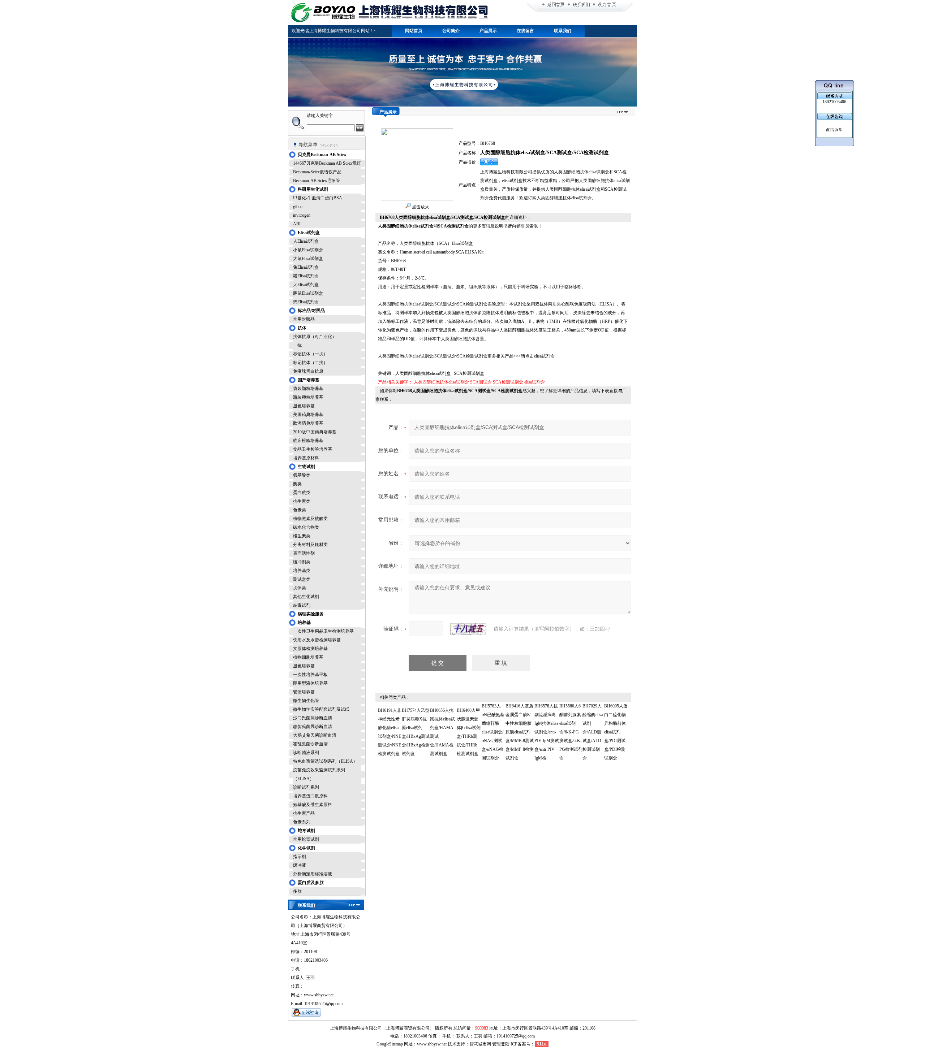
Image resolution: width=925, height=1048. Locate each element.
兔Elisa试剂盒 (306, 267)
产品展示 (488, 30)
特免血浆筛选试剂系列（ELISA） (325, 761)
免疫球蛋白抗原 (308, 371)
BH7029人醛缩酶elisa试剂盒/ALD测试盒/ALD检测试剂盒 (592, 732)
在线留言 (525, 30)
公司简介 (451, 30)
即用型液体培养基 (310, 683)
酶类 (297, 483)
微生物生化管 (306, 700)
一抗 (297, 345)
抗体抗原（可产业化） (314, 336)
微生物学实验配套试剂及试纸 (321, 709)
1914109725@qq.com (515, 1036)
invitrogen (301, 215)
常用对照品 (304, 319)
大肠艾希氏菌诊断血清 (314, 735)
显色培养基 (304, 405)
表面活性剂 (304, 553)
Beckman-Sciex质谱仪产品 (317, 171)
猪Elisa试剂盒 (306, 275)
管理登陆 (500, 1044)
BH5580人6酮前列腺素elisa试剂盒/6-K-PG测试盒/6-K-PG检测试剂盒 (570, 732)
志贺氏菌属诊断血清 (312, 726)
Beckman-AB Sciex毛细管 (316, 180)
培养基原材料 (306, 457)
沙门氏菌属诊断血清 (312, 717)
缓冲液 (299, 865)
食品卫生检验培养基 (312, 449)
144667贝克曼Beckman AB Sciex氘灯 (327, 163)
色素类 (299, 509)
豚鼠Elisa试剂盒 (308, 293)
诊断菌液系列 (306, 752)
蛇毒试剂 (301, 605)
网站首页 (413, 30)
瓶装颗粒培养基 (308, 397)
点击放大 (420, 206)
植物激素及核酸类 (310, 518)
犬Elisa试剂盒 (306, 284)
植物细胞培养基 (308, 657)
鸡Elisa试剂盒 (306, 301)
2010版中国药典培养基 (314, 431)
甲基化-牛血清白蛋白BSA (317, 197)
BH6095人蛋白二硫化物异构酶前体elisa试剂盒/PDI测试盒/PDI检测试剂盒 (616, 732)
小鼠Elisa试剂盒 (308, 249)
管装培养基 (304, 691)
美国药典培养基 (308, 414)
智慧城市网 (480, 1044)
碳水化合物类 (306, 527)
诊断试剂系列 (306, 787)
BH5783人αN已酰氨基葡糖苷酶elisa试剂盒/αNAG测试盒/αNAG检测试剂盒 (493, 732)
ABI (297, 223)
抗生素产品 (304, 813)
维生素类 (301, 535)
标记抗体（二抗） (310, 362)
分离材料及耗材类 (310, 544)
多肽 (297, 891)
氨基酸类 (301, 475)
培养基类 (301, 570)
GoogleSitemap (390, 1044)
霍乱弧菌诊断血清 (310, 743)
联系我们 (562, 30)
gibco (297, 206)
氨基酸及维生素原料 (312, 804)
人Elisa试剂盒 (306, 241)
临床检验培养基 (308, 440)
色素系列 (301, 821)
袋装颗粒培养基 (308, 388)
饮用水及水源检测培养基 (317, 639)
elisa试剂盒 (534, 382)
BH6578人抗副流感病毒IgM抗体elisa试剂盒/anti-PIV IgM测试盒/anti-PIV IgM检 (546, 732)
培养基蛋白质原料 (310, 795)
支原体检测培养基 (310, 648)
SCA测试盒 (481, 382)
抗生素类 (301, 501)
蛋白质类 (301, 492)
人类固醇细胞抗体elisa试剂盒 (441, 382)
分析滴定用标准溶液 (312, 873)
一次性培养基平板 (310, 674)
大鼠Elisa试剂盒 (308, 258)
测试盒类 (301, 579)
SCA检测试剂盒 (508, 382)
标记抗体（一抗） (310, 353)
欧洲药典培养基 (308, 423)
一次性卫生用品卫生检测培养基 (323, 631)
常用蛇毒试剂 (306, 839)
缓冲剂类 (301, 561)
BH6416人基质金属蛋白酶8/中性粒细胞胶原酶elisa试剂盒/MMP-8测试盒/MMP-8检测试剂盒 (519, 732)
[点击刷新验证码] (468, 629)
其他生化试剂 (306, 596)
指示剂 (299, 856)
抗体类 (299, 587)
